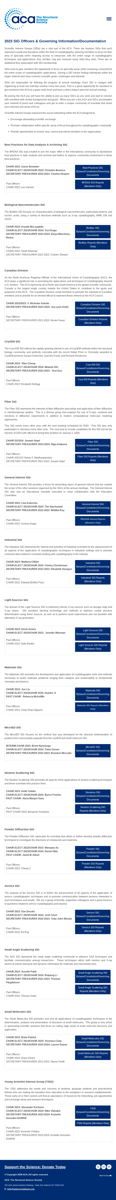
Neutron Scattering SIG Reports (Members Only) (93, 809)
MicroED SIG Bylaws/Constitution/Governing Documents (92, 751)
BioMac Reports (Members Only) (93, 244)
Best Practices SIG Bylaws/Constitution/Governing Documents (92, 171)
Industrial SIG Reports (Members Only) (93, 579)
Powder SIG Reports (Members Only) (93, 865)
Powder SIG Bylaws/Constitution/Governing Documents (92, 852)
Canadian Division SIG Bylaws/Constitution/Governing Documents (92, 308)
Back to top (104, 1176)
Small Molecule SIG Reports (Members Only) (93, 1055)
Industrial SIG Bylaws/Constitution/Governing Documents (92, 567)
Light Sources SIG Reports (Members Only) (93, 647)
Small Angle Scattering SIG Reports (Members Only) (92, 989)
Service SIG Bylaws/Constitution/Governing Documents (92, 916)
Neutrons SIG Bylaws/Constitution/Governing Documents (92, 796)
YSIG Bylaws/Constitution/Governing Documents (92, 1112)
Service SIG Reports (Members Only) (93, 929)
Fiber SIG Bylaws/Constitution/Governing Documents (92, 445)
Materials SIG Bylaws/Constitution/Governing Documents (92, 694)
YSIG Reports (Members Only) (93, 1123)
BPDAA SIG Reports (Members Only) (93, 184)
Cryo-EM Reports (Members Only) (93, 381)
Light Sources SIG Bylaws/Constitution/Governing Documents (92, 634)
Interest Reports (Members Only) (93, 521)
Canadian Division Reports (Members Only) (92, 321)
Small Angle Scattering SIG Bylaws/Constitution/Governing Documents (92, 976)
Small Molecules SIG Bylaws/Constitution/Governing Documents (92, 1042)
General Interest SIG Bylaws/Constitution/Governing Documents (92, 508)
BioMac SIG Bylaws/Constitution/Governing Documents (92, 231)
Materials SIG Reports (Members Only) (93, 707)
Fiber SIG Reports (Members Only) (92, 458)
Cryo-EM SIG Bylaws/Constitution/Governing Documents (92, 368)
